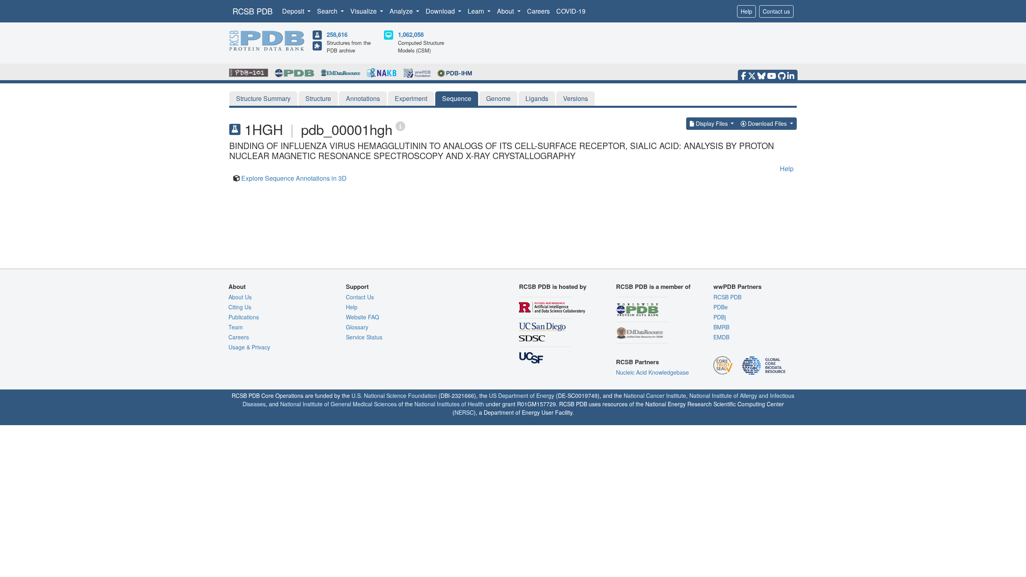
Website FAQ (362, 317)
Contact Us (360, 297)
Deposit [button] (294, 11)
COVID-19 (571, 11)
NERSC (464, 412)
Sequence (456, 98)
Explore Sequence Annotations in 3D (294, 178)
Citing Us (239, 307)
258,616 (337, 34)
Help (746, 11)
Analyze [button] (402, 11)
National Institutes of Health (449, 404)
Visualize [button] (364, 11)
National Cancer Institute (655, 395)
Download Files (767, 123)
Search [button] (328, 11)
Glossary (357, 327)
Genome (498, 98)
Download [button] (441, 11)
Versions (575, 98)
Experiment (411, 98)
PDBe (720, 307)
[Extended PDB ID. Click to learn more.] (400, 126)
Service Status (364, 337)
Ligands (536, 98)
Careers (538, 11)
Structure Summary (263, 98)
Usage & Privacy (249, 347)
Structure (318, 98)
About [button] (506, 11)
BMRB (721, 327)
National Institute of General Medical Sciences (338, 404)
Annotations (363, 98)
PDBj (719, 317)
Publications (243, 317)
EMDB (721, 337)
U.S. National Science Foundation (394, 395)
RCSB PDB (252, 11)
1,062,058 (411, 34)
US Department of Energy (521, 395)
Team (235, 327)
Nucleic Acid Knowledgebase (652, 372)
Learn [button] (477, 11)
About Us (240, 297)
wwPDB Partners (737, 286)
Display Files (711, 123)
